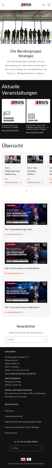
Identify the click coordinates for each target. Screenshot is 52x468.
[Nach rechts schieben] (31, 191)
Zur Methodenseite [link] (13, 234)
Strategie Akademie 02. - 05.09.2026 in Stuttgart (10, 126)
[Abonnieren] (44, 339)
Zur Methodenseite (11, 180)
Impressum (9, 411)
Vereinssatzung (11, 433)
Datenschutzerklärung (14, 416)
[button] (3, 5)
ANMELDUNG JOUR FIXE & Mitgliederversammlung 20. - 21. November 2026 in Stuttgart (37, 127)
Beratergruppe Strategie (22, 463)
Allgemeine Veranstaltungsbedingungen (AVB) (23, 422)
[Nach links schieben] (20, 191)
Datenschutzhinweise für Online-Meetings (22, 427)
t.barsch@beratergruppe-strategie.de (20, 373)
